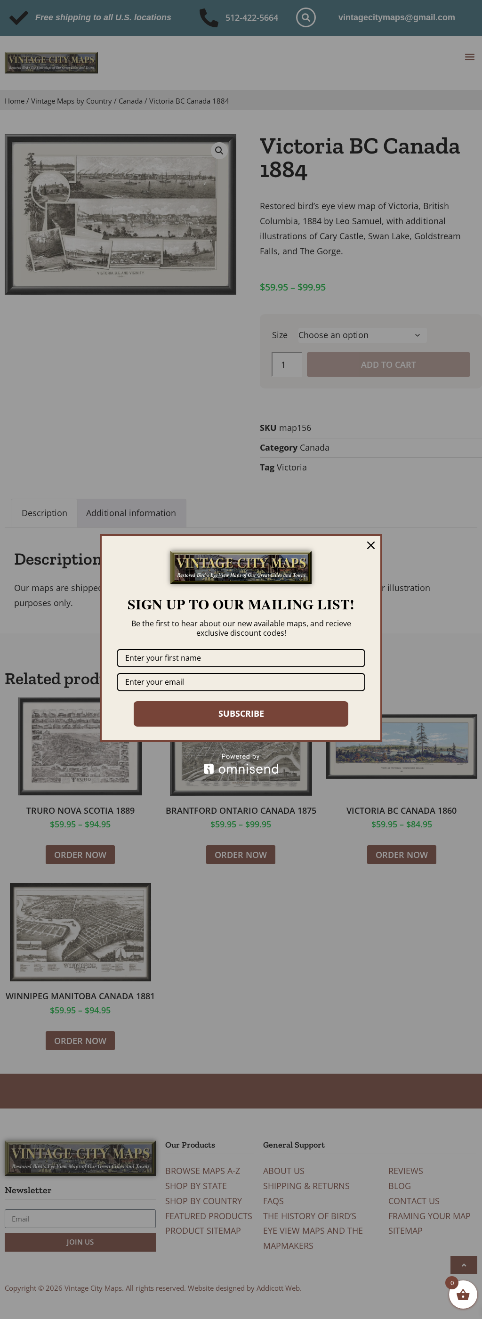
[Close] (371, 545)
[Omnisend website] (241, 763)
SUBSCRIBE (241, 713)
